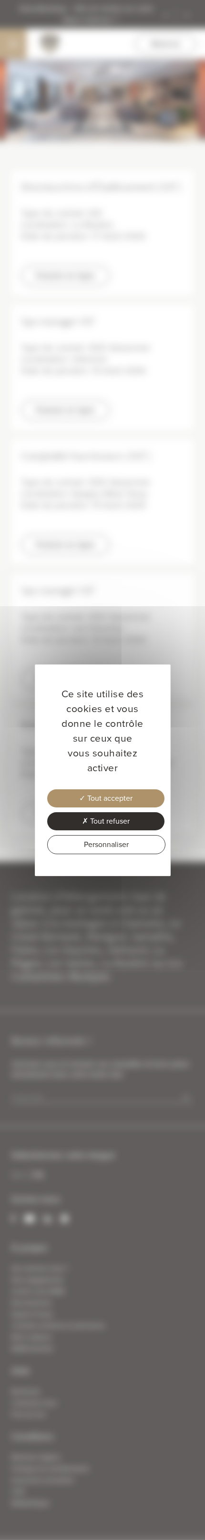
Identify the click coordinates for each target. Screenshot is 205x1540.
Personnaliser (106, 844)
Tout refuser (109, 821)
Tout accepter (109, 798)
